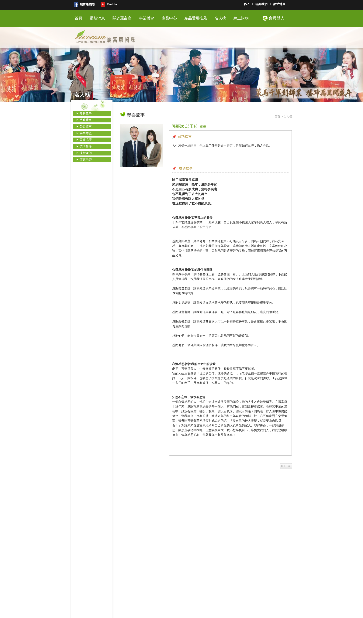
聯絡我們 (261, 4)
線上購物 (241, 18)
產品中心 (169, 18)
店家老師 (86, 159)
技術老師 (86, 153)
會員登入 (277, 18)
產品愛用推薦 (195, 18)
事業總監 (86, 133)
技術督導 (86, 146)
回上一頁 (285, 466)
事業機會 (146, 18)
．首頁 (276, 116)
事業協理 (86, 139)
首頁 (78, 18)
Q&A (246, 4)
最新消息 (97, 18)
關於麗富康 (121, 18)
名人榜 (220, 18)
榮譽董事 (86, 126)
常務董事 (86, 119)
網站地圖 (279, 4)
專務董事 (86, 113)
